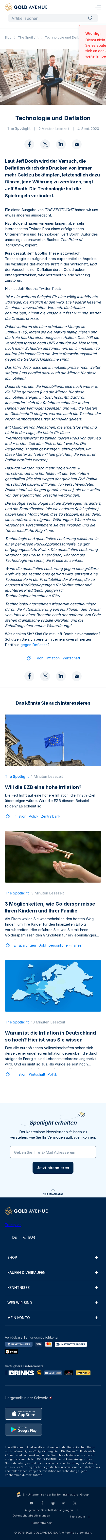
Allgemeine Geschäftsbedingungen (49, 1515)
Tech (39, 663)
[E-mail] (77, 150)
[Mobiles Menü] (98, 7)
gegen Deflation (34, 650)
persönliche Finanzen (66, 950)
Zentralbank (50, 821)
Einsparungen (25, 950)
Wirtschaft (71, 663)
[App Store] (23, 1419)
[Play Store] (23, 1435)
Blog (8, 37)
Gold (42, 950)
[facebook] (29, 150)
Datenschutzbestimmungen (31, 1520)
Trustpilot (13, 1230)
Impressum (77, 1521)
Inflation (53, 663)
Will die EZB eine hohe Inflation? (43, 792)
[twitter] (45, 150)
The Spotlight (28, 37)
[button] (53, 1173)
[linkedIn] (61, 150)
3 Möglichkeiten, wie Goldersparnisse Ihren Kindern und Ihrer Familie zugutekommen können (50, 916)
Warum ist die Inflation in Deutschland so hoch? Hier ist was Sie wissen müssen (50, 1045)
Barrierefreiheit (42, 1528)
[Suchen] (91, 18)
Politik (33, 821)
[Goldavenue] (26, 7)
